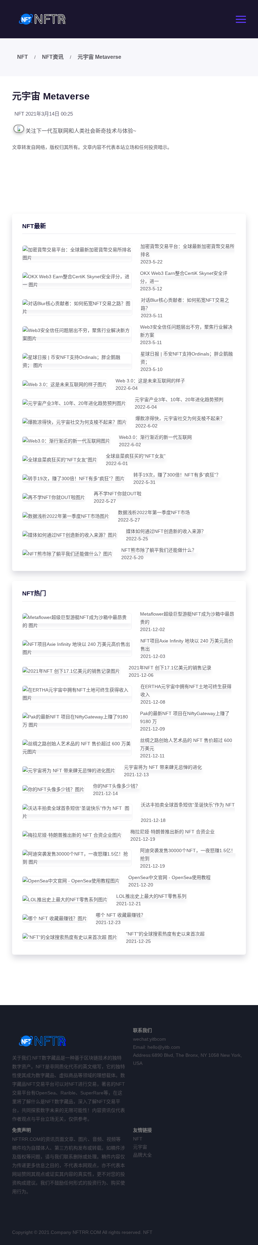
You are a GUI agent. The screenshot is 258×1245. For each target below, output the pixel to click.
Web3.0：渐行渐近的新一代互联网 (155, 437)
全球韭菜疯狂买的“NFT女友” (136, 456)
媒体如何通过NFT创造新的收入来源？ (166, 531)
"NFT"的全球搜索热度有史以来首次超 (166, 934)
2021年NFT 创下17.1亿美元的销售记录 (170, 667)
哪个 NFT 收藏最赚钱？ (120, 915)
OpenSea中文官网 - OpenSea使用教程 (169, 877)
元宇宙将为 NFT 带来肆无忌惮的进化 (163, 767)
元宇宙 (140, 1147)
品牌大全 (142, 1155)
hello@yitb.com (163, 1047)
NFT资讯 (52, 57)
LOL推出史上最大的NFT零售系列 (151, 896)
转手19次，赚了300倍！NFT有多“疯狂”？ (177, 475)
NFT (22, 57)
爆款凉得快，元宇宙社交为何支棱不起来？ (180, 418)
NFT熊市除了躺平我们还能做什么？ (159, 550)
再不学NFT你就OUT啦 (117, 493)
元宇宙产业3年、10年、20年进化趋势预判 (179, 399)
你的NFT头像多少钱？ (116, 786)
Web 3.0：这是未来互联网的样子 (150, 380)
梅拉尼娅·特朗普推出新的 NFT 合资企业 (172, 831)
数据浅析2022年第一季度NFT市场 (154, 512)
